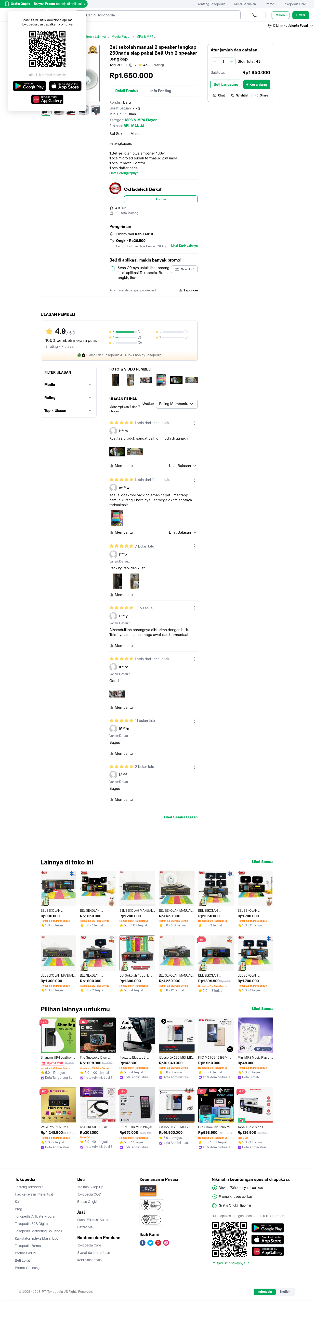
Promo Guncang (27, 1268)
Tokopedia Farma (28, 1246)
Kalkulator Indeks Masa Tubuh (38, 1238)
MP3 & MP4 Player (149, 36)
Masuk (280, 15)
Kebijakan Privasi (89, 1260)
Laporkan (191, 290)
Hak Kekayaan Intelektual (34, 1194)
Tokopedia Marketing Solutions (38, 1231)
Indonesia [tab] (265, 1291)
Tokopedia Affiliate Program (36, 1216)
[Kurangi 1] (215, 61)
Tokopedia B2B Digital (32, 1224)
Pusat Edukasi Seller (93, 1220)
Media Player (121, 36)
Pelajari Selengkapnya (228, 1263)
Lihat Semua (262, 862)
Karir (18, 1202)
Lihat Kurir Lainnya (184, 246)
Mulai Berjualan (245, 4)
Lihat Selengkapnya (123, 173)
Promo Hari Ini (25, 1253)
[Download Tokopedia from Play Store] (267, 1228)
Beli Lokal (22, 1260)
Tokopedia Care (294, 4)
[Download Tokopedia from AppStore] (267, 1240)
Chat (221, 95)
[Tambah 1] (232, 61)
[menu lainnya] (195, 423)
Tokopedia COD (89, 1194)
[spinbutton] (223, 61)
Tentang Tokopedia (211, 4)
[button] (290, 25)
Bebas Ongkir (87, 1202)
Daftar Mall (85, 1227)
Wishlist (242, 95)
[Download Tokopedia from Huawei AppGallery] (267, 1251)
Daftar (300, 15)
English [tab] (285, 1291)
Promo (269, 4)
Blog (18, 1209)
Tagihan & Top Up (90, 1187)
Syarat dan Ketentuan (93, 1253)
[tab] (126, 90)
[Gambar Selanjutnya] (97, 110)
